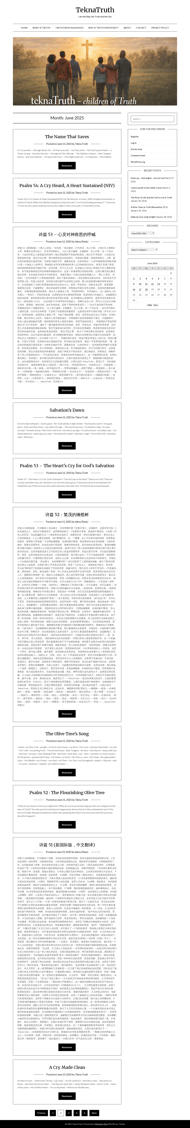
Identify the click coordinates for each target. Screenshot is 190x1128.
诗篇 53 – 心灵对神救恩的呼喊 (67, 234)
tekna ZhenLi (81, 241)
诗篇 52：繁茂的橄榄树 (67, 514)
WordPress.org (138, 162)
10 (140, 284)
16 (134, 289)
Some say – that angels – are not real (147, 178)
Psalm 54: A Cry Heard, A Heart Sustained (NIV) (67, 185)
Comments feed (138, 155)
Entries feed (136, 149)
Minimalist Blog (101, 1124)
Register (135, 136)
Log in (133, 143)
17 (140, 289)
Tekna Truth (81, 143)
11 (146, 284)
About (127, 27)
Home (24, 27)
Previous (41, 1113)
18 (146, 289)
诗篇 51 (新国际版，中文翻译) (67, 844)
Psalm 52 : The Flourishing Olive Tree (67, 792)
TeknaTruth (95, 10)
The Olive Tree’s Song (67, 733)
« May (149, 305)
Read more (67, 165)
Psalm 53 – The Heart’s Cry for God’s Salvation (67, 465)
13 (158, 284)
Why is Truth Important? (103, 27)
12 (152, 284)
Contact (141, 27)
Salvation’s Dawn (67, 410)
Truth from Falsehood (69, 27)
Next (94, 1113)
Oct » (155, 305)
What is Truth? (41, 27)
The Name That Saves (67, 136)
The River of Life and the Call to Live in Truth (151, 197)
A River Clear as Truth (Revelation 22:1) (149, 207)
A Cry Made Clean (67, 1067)
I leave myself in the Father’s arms (146, 187)
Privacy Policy (160, 27)
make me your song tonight (143, 217)
